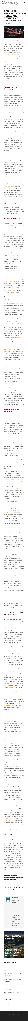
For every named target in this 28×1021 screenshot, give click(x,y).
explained (18, 337)
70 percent (17, 270)
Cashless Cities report (18, 156)
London (21, 192)
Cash (6, 875)
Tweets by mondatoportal (10, 1004)
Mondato (18, 8)
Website (15, 925)
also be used (10, 687)
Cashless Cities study (14, 119)
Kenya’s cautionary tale (10, 820)
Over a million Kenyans (10, 349)
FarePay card (19, 671)
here (8, 865)
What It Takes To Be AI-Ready (11, 992)
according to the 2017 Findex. (11, 54)
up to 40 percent (8, 433)
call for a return (20, 579)
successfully (7, 386)
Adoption (19, 877)
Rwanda (13, 879)
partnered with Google (9, 275)
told (19, 466)
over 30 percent (19, 488)
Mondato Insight (10, 186)
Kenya (6, 879)
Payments (13, 875)
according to (13, 550)
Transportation (9, 877)
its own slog (14, 626)
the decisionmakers (10, 290)
